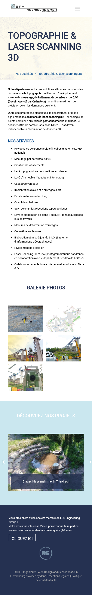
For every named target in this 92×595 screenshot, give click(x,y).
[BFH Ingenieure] (41, 8)
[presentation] (3, 462)
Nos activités (24, 73)
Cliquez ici (22, 538)
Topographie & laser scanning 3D (60, 73)
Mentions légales (59, 576)
